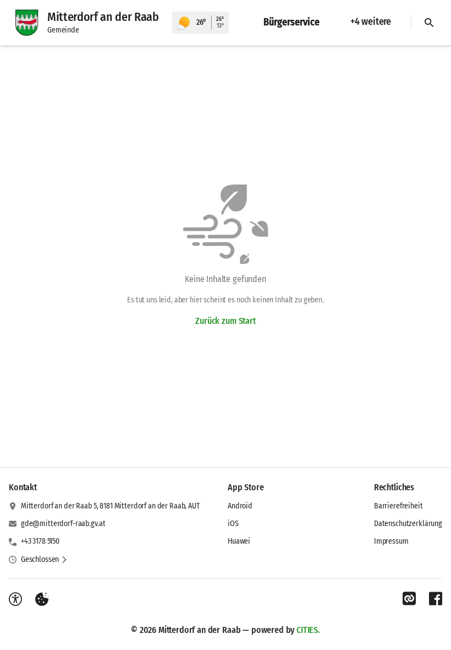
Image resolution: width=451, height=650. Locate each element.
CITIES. (308, 630)
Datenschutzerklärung (408, 523)
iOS (233, 523)
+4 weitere (370, 21)
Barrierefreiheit (398, 506)
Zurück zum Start (225, 321)
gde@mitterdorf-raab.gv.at (63, 523)
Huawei (239, 541)
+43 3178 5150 (40, 541)
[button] (44, 559)
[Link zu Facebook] (435, 598)
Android (240, 506)
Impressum (391, 541)
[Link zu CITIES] (409, 598)
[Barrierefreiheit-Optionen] (15, 599)
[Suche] (429, 22)
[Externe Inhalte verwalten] (41, 599)
